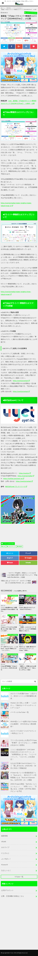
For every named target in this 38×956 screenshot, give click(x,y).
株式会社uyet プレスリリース (15, 486)
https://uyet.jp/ (24, 473)
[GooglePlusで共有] (19, 46)
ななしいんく (6, 870)
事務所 (20, 546)
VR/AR (3, 841)
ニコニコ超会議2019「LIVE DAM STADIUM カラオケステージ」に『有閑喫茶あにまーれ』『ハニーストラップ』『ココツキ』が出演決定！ (23, 754)
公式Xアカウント (7, 890)
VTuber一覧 (19, 877)
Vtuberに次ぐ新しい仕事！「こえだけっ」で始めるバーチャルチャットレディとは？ (23, 705)
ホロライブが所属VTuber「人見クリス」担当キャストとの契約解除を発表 (23, 696)
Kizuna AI (4, 864)
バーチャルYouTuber (8, 543)
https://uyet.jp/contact (20, 381)
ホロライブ (5, 847)
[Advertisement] (19, 514)
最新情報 (4, 836)
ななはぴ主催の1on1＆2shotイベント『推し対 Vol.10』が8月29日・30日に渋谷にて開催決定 (23, 765)
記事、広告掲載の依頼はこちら (12, 896)
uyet (4, 546)
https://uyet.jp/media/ (25, 476)
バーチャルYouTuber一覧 (19, 712)
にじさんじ (5, 853)
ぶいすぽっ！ (6, 859)
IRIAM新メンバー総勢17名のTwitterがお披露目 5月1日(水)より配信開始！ (23, 723)
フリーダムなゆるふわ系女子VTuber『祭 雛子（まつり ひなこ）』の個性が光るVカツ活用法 (23, 742)
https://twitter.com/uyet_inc (12, 478)
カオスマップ (12, 546)
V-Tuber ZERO (13, 952)
